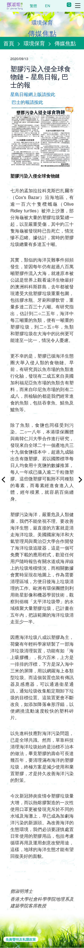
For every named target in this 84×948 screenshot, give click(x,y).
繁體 (33, 5)
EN (47, 5)
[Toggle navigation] (78, 5)
